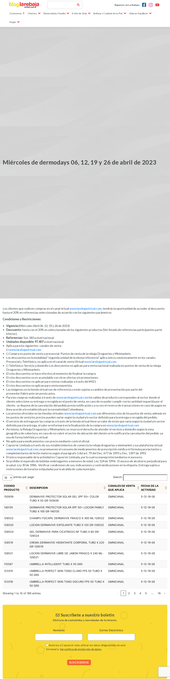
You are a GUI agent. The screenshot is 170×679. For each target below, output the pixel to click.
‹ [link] (117, 593)
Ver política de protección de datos (80, 649)
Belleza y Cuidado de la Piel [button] (108, 13)
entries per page (23, 477)
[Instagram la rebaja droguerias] (150, 5)
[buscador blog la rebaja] (78, 5)
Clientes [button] (32, 13)
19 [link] (159, 593)
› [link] (164, 593)
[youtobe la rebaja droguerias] (157, 5)
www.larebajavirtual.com (85, 308)
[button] (26, 488)
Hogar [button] (12, 22)
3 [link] (134, 593)
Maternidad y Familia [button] (54, 13)
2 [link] (129, 593)
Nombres (59, 630)
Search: (117, 477)
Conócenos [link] (15, 13)
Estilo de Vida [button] (79, 13)
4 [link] (140, 593)
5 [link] (146, 593)
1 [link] (123, 593)
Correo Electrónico (111, 630)
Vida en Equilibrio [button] (138, 13)
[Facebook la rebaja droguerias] (144, 5)
